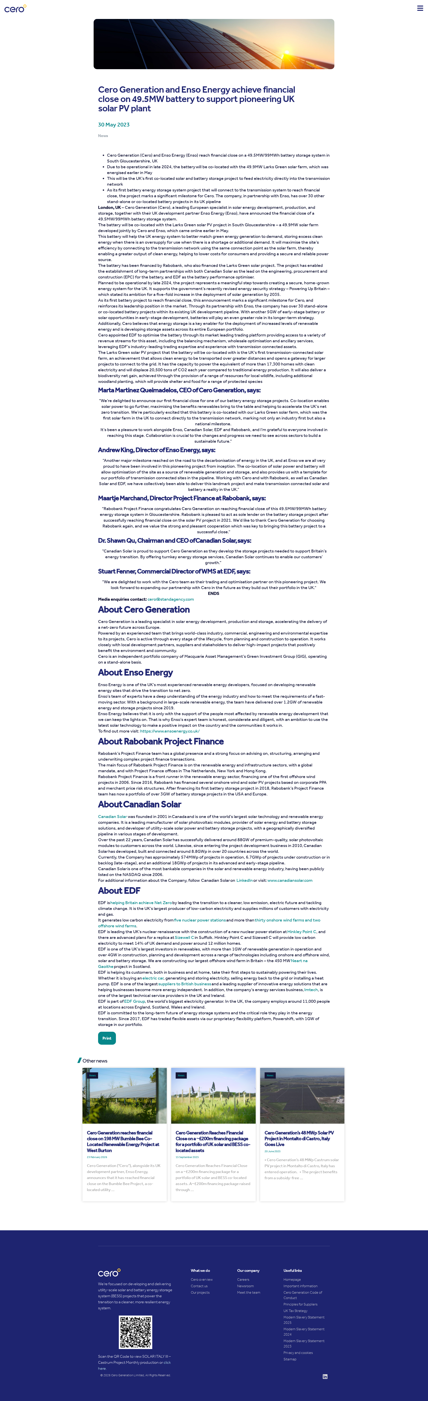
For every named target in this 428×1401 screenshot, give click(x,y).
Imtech (311, 989)
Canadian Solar (113, 816)
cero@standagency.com (171, 599)
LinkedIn (245, 880)
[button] (107, 1038)
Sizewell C (184, 937)
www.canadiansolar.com (290, 880)
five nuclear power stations (200, 920)
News (92, 1075)
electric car (152, 978)
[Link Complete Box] (124, 1135)
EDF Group (134, 1001)
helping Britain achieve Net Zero (141, 902)
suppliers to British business (184, 983)
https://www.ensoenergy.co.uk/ (170, 731)
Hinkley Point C (301, 931)
